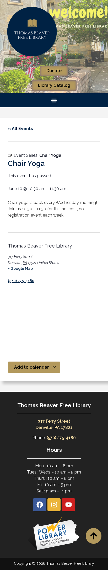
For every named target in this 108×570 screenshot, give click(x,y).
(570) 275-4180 (21, 281)
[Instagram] (54, 504)
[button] (54, 100)
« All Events (20, 128)
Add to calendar (32, 367)
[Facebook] (39, 504)
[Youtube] (68, 504)
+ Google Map (20, 268)
